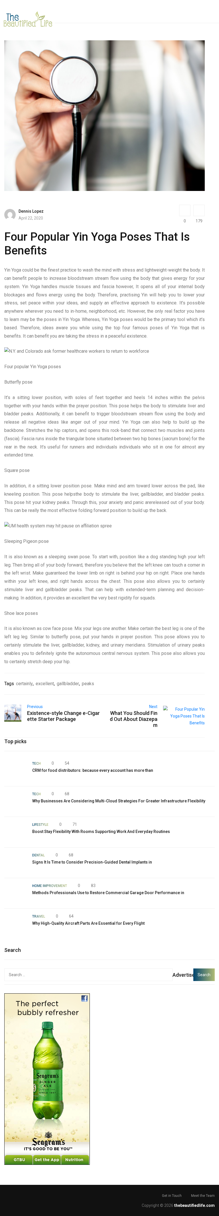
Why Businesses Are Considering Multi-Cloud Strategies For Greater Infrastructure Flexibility (118, 801)
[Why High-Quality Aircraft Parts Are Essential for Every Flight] (15, 924)
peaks (88, 683)
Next (153, 706)
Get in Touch (172, 1196)
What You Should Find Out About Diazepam (133, 719)
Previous (35, 706)
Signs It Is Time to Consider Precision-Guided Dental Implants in (92, 862)
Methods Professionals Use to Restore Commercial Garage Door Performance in (108, 892)
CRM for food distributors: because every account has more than (92, 770)
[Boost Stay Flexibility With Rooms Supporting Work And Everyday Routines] (15, 832)
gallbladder (68, 683)
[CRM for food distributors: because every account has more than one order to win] (15, 771)
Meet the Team (203, 1196)
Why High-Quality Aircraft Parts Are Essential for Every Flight (88, 923)
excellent (45, 683)
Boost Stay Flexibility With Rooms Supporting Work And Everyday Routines (101, 831)
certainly (24, 683)
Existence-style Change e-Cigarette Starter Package (63, 716)
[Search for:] (88, 974)
